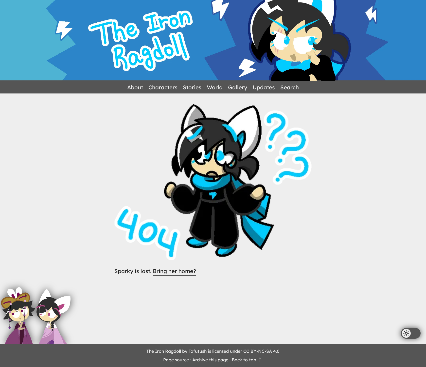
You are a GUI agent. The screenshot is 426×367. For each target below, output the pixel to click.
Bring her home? (174, 271)
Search (289, 87)
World (215, 87)
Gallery (237, 87)
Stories (192, 87)
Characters (163, 87)
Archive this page (210, 359)
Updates (264, 87)
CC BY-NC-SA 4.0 (261, 351)
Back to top (244, 359)
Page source (176, 359)
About (135, 87)
